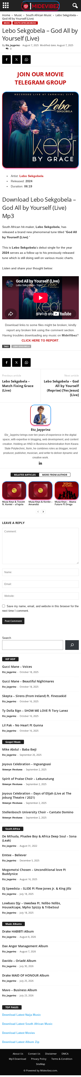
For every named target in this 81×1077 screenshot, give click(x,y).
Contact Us (34, 1053)
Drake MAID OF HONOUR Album (25, 975)
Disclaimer (51, 1053)
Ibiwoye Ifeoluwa (12, 769)
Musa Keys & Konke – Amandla (40, 503)
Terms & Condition (61, 1058)
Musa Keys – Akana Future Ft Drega (65, 503)
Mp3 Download (17, 1058)
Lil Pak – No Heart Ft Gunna (22, 725)
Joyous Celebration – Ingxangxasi (26, 764)
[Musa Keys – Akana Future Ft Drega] (67, 490)
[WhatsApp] (26, 59)
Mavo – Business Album (19, 990)
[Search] (72, 645)
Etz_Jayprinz (13, 45)
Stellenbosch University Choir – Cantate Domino (37, 812)
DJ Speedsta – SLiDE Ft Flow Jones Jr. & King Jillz (36, 888)
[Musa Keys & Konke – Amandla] (41, 490)
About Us (18, 1053)
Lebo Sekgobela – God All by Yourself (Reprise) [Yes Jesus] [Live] (61, 388)
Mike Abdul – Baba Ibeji (19, 749)
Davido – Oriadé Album (19, 961)
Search (6, 638)
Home (6, 15)
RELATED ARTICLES (25, 474)
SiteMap (40, 1064)
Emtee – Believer (14, 855)
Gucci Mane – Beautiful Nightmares (28, 681)
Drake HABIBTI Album (18, 931)
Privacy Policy (38, 1058)
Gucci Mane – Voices (17, 667)
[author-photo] (40, 415)
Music (18, 15)
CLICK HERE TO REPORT (40, 340)
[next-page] (43, 511)
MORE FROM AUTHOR (54, 474)
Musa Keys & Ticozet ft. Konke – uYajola (13, 503)
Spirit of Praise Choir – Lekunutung (28, 779)
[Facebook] (6, 59)
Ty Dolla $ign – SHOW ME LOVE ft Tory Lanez (35, 711)
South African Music (38, 15)
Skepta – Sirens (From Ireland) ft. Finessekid (34, 696)
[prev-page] (38, 511)
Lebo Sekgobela (31, 176)
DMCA (65, 1053)
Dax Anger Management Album (25, 946)
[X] (16, 59)
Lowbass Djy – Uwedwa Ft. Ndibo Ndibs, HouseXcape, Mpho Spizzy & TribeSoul (31, 905)
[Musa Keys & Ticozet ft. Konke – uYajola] (14, 490)
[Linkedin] (40, 463)
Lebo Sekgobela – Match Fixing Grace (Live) (17, 385)
